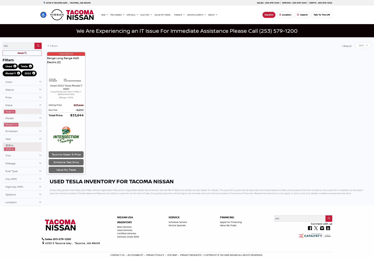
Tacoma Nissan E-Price (66, 154)
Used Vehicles (124, 230)
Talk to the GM (322, 14)
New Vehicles (124, 226)
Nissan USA (125, 217)
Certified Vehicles (126, 233)
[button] (43, 15)
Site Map (172, 255)
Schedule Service (178, 222)
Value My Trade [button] (66, 170)
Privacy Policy (155, 255)
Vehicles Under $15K (128, 236)
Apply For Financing (231, 222)
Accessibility (136, 255)
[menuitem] (23, 111)
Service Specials (177, 225)
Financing (227, 217)
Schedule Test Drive (66, 162)
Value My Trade (228, 225)
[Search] (38, 46)
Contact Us (117, 255)
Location (286, 14)
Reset (21, 53)
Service (174, 217)
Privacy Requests (191, 255)
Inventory (124, 222)
